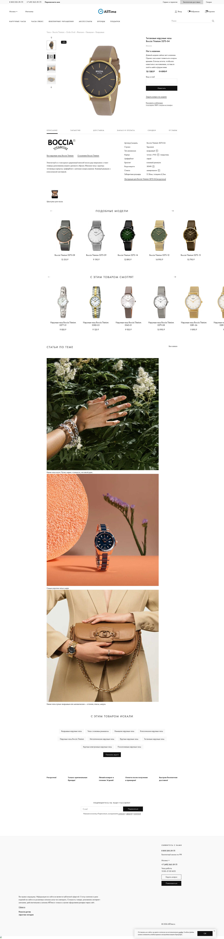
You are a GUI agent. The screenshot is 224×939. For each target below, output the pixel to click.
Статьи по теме (60, 347)
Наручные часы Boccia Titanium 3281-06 (193, 323)
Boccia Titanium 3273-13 (191, 255)
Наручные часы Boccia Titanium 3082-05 (95, 323)
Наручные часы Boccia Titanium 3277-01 (63, 323)
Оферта (22, 907)
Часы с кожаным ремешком (98, 731)
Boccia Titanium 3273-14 (128, 255)
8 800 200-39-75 (16, 2)
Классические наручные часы (151, 731)
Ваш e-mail (150, 77)
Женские (80, 32)
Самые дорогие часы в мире (58, 588)
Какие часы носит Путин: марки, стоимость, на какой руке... (70, 472)
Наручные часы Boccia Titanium (72, 739)
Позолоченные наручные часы (129, 747)
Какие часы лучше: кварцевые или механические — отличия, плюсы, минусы (76, 704)
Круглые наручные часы (129, 739)
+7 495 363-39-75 (34, 2)
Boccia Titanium (58, 32)
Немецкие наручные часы (124, 731)
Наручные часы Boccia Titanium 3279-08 (161, 323)
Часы (49, 32)
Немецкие (90, 32)
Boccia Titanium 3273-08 (65, 255)
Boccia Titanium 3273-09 (96, 255)
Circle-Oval (70, 32)
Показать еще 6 (112, 754)
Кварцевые (100, 32)
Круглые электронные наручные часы (97, 747)
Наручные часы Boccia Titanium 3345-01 (128, 323)
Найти (213, 21)
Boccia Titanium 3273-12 (159, 255)
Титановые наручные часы (154, 739)
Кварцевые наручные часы (71, 731)
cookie (180, 932)
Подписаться (133, 809)
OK (205, 933)
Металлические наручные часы (102, 739)
